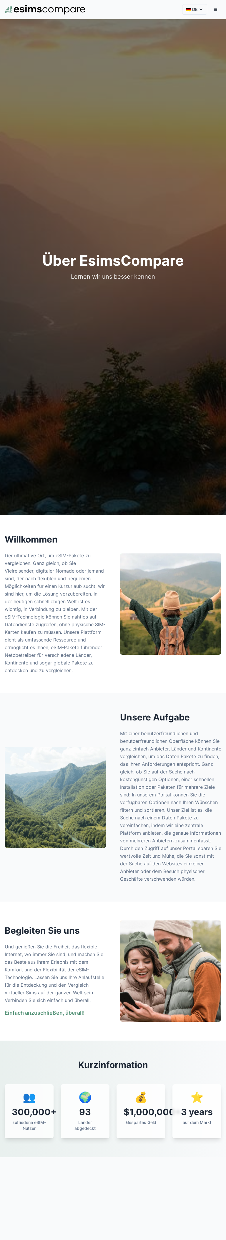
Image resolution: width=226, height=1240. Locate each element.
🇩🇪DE (191, 9)
